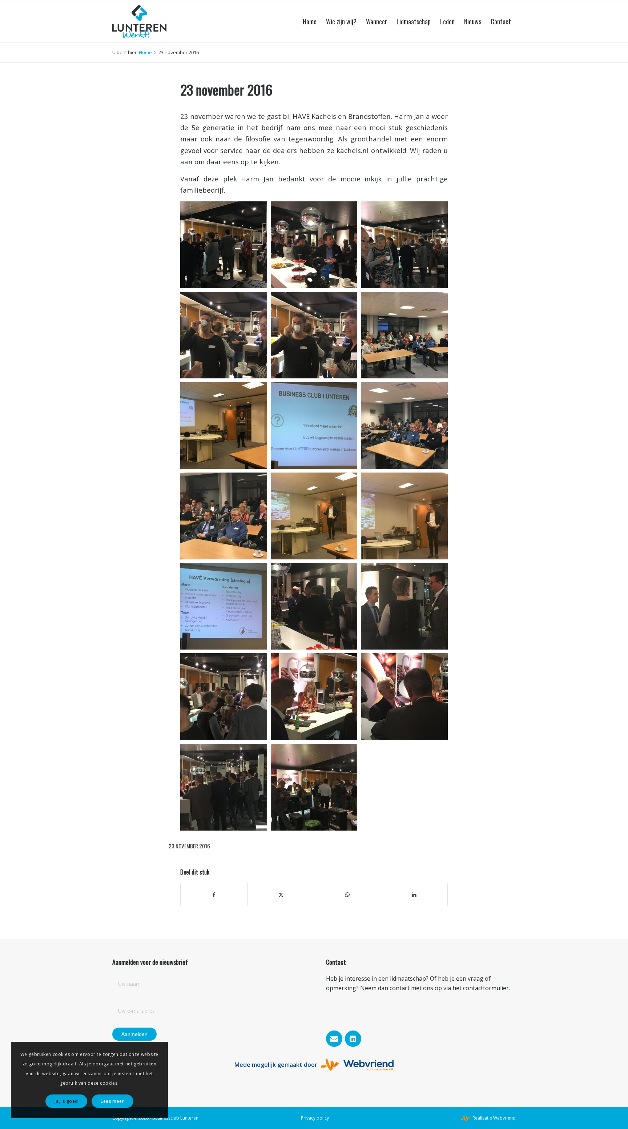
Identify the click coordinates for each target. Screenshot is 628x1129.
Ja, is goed (66, 1101)
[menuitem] (309, 21)
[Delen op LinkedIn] (414, 894)
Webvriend (504, 1118)
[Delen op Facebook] (214, 894)
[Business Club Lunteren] (139, 21)
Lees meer (112, 1101)
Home (145, 52)
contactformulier (486, 988)
